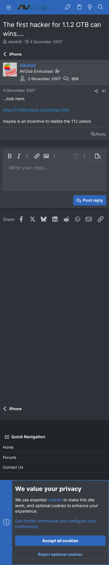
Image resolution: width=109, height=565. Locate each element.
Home (8, 447)
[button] (9, 7)
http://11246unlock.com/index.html (36, 109)
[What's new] (90, 7)
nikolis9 (15, 41)
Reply (101, 134)
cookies (55, 499)
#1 (104, 91)
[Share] (96, 91)
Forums (9, 457)
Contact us (13, 467)
